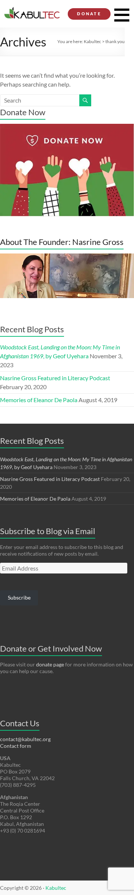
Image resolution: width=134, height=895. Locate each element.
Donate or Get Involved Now (51, 648)
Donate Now (22, 112)
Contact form (15, 746)
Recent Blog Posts (32, 329)
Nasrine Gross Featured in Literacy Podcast (55, 377)
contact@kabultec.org (25, 739)
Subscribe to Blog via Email (47, 531)
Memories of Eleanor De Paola (38, 399)
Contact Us (19, 723)
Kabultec (92, 41)
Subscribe (19, 597)
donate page (50, 664)
